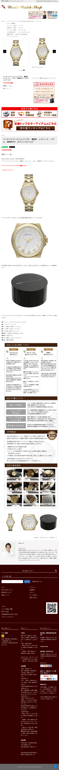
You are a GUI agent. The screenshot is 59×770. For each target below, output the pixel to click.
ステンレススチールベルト (24, 32)
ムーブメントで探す (12, 25)
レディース (38, 21)
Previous (4, 51)
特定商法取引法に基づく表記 (10, 614)
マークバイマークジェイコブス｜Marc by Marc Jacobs (20, 21)
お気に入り (8, 88)
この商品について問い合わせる (39, 537)
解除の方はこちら (37, 581)
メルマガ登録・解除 (7, 609)
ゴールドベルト (22, 30)
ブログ (3, 606)
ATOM (7, 611)
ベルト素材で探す (11, 32)
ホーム (3, 21)
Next (54, 51)
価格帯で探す (10, 34)
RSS (3, 611)
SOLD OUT (44, 78)
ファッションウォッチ (12, 36)
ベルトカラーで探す (12, 30)
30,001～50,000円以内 (21, 34)
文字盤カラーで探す (12, 27)
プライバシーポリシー (8, 617)
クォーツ (21, 25)
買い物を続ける (52, 537)
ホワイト (21, 27)
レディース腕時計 (11, 23)
